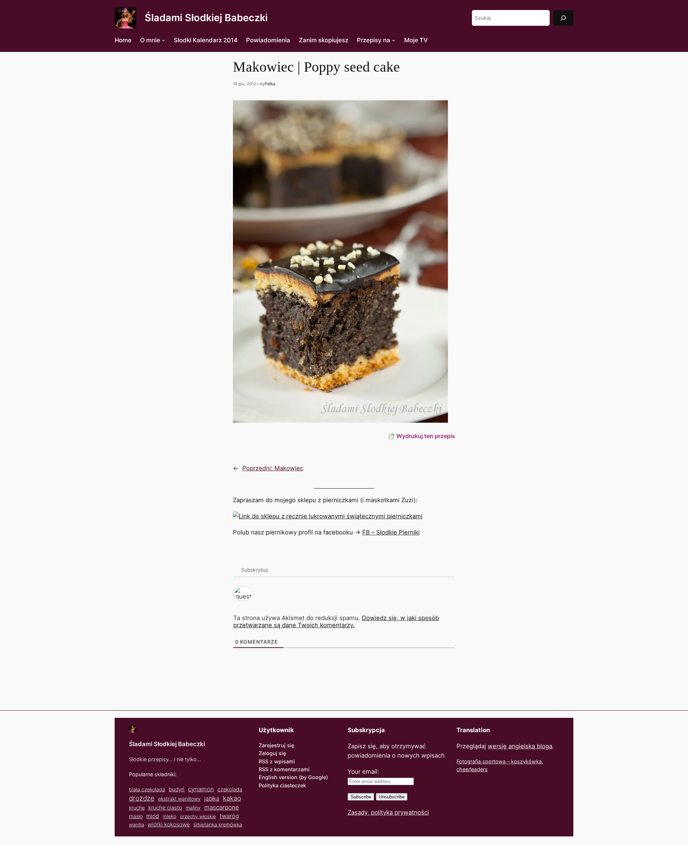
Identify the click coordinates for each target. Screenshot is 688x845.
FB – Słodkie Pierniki (391, 532)
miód (152, 816)
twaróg (229, 816)
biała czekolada (147, 789)
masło (136, 816)
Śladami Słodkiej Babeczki (206, 18)
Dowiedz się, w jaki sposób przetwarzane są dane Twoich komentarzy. (336, 621)
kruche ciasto (165, 807)
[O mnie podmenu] (163, 40)
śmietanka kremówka (218, 824)
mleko (169, 816)
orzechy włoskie (198, 816)
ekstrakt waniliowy (179, 799)
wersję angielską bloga (520, 746)
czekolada (230, 789)
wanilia (136, 824)
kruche (137, 808)
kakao (232, 798)
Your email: (363, 771)
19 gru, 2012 (244, 83)
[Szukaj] (563, 17)
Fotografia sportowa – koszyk (493, 761)
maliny (193, 808)
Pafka (270, 83)
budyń (177, 789)
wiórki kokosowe (169, 824)
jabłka (211, 798)
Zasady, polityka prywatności (388, 812)
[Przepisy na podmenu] (393, 40)
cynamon (201, 789)
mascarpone (221, 807)
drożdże (141, 798)
